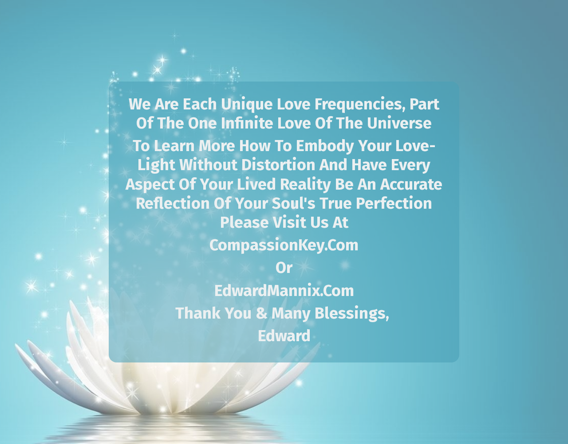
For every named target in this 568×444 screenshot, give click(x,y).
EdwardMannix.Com (284, 290)
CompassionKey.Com (284, 245)
